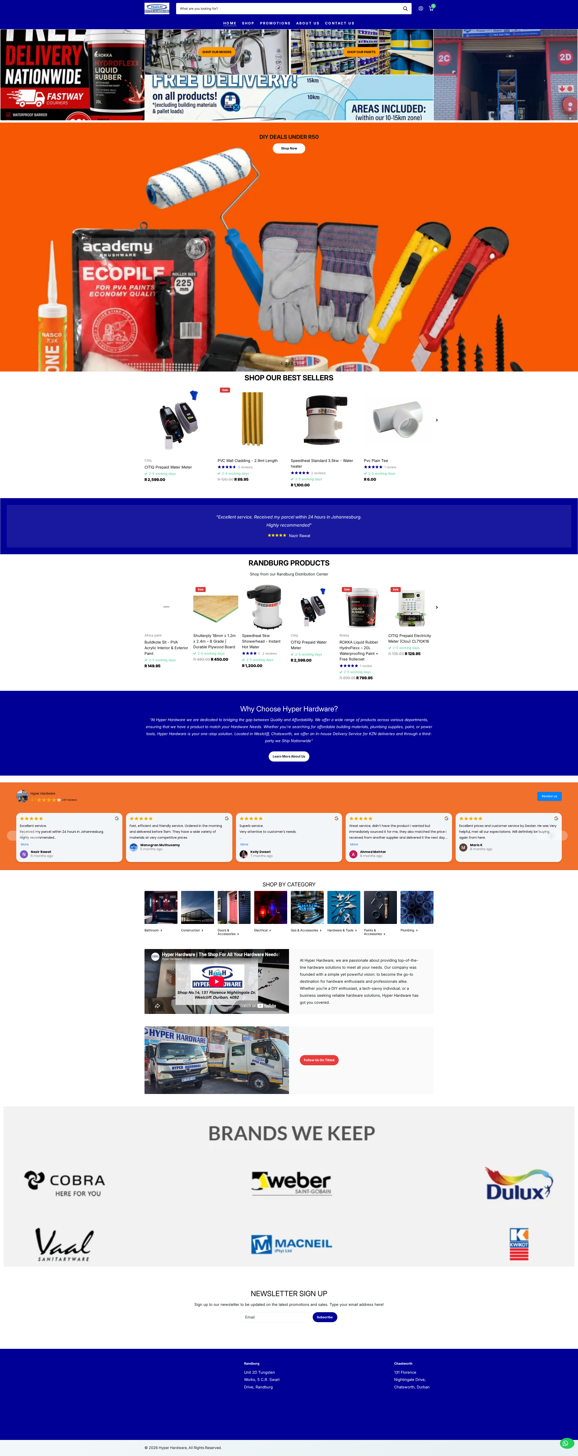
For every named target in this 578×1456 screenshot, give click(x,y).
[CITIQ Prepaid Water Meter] (179, 420)
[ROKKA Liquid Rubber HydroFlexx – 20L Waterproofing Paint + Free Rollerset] (362, 607)
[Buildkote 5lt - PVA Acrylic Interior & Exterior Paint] (167, 607)
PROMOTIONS (275, 23)
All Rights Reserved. (205, 1448)
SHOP (248, 23)
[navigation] (282, 363)
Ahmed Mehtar (373, 851)
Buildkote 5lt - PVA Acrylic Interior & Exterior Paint (166, 648)
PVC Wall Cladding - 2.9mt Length (248, 460)
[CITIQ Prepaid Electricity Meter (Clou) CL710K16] (411, 607)
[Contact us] (567, 1443)
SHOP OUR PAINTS (361, 52)
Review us (549, 796)
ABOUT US (308, 23)
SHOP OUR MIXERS (216, 52)
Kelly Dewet (260, 851)
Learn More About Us (289, 756)
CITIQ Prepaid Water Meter (168, 467)
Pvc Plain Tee (376, 460)
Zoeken (405, 8)
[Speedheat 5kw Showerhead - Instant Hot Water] (264, 607)
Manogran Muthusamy (160, 845)
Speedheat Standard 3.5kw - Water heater (322, 463)
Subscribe (325, 1317)
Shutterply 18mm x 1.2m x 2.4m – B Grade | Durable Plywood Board (214, 641)
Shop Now (289, 147)
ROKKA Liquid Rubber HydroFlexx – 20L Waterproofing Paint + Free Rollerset (359, 651)
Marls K (476, 845)
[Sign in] (420, 8)
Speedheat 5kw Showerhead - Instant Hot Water (261, 641)
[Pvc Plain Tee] (399, 420)
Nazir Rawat (41, 851)
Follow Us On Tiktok (319, 1060)
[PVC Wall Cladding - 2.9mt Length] (252, 420)
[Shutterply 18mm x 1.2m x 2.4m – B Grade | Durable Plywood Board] (215, 607)
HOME (230, 23)
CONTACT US (340, 23)
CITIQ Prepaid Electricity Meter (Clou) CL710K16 (409, 638)
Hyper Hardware (42, 793)
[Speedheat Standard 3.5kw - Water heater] (325, 420)
